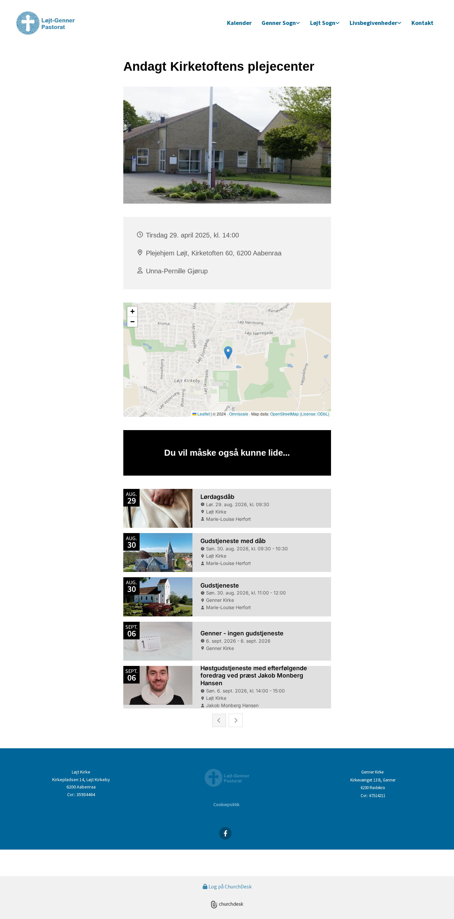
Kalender (239, 23)
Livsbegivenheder (373, 23)
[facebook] (225, 833)
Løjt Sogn (322, 23)
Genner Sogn (279, 23)
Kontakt (422, 23)
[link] (281, 23)
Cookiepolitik (226, 804)
